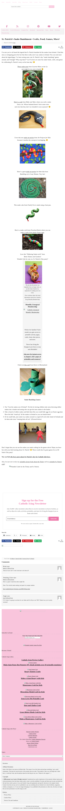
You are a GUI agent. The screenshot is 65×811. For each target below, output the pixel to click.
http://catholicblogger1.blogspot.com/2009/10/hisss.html (16, 589)
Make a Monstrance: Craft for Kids (32, 719)
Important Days (40, 30)
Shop (40, 2)
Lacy (14, 42)
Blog (19, 2)
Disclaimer (5, 763)
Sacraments (32, 30)
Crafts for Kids (18, 558)
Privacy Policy (7, 794)
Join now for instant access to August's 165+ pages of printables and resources (32, 356)
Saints (46, 30)
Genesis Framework (35, 808)
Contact (36, 2)
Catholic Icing (30, 14)
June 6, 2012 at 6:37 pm (8, 598)
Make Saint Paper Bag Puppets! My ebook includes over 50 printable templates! (32, 665)
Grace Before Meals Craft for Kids (32, 712)
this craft (27, 365)
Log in (50, 808)
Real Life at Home (32, 745)
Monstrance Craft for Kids (32, 685)
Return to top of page (32, 806)
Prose (25, 808)
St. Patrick (32, 558)
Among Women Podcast (32, 743)
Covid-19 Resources (15, 30)
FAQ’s (31, 2)
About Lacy (25, 2)
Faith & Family (35, 741)
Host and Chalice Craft (32, 705)
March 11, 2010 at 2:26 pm (8, 579)
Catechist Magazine (32, 735)
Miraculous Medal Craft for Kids (32, 692)
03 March (12, 558)
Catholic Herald (32, 737)
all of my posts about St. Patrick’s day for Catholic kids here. (30, 457)
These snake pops (22, 66)
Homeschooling (5, 33)
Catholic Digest (32, 733)
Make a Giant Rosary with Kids (32, 678)
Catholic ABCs (5, 30)
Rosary (51, 30)
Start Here (14, 2)
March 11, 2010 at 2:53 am (8, 568)
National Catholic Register (32, 731)
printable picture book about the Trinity (32, 462)
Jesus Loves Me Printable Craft (32, 699)
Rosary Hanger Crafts (32, 671)
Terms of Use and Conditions (11, 800)
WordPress (44, 808)
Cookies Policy (7, 797)
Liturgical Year (24, 30)
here (13, 57)
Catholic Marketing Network (38, 739)
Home (3, 2)
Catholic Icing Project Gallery (32, 660)
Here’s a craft (18, 102)
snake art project (29, 137)
